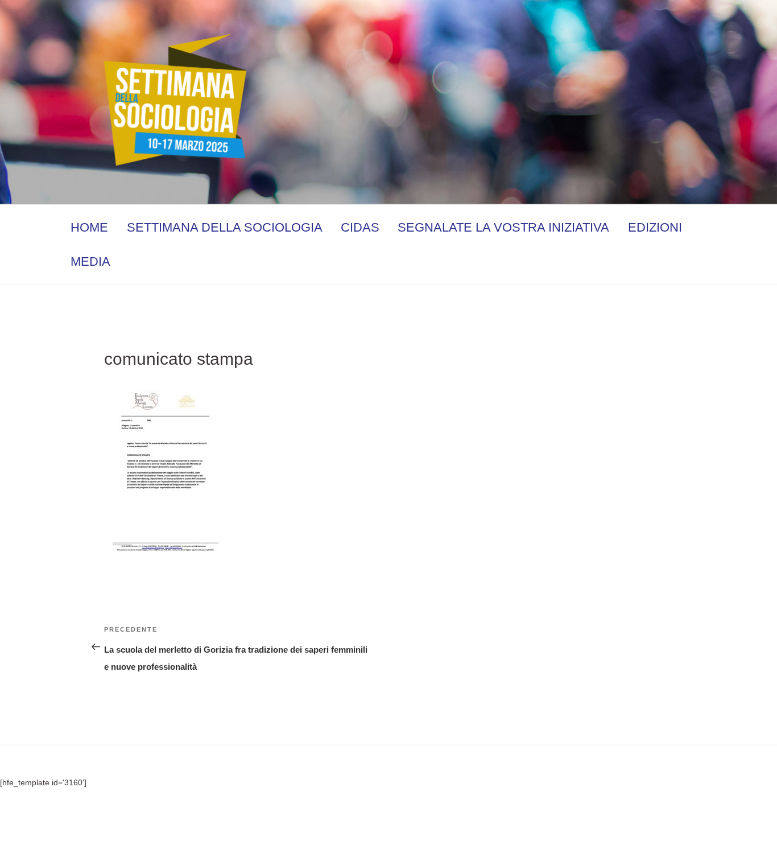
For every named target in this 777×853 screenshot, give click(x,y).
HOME (89, 227)
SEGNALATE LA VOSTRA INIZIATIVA (503, 227)
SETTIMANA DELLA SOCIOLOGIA (225, 227)
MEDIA (90, 261)
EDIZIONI (655, 227)
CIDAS (360, 227)
